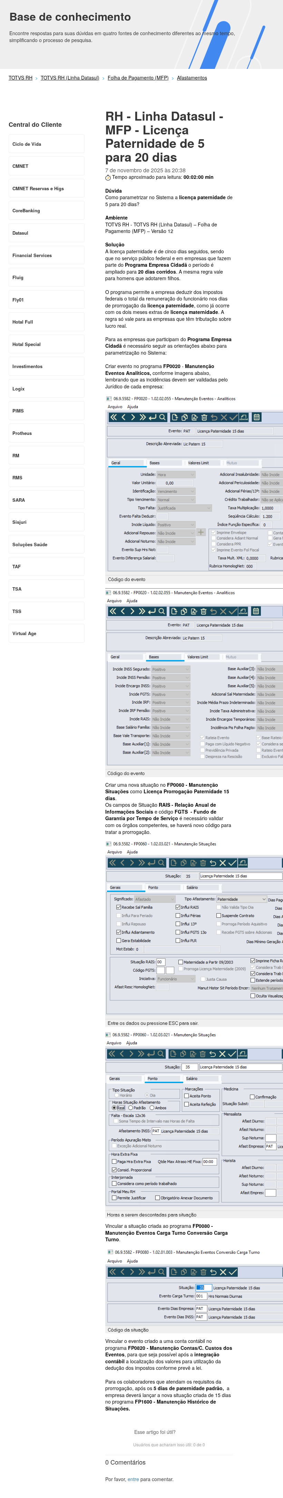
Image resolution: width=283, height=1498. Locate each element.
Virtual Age (24, 633)
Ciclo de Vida (26, 144)
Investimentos (27, 366)
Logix (18, 388)
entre (133, 1479)
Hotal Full (22, 321)
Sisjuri (19, 522)
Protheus (22, 433)
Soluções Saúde (29, 544)
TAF (16, 566)
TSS (16, 611)
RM (15, 455)
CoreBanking (26, 210)
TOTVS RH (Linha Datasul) (70, 77)
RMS (17, 477)
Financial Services (32, 255)
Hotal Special (26, 344)
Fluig (17, 277)
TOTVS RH (20, 77)
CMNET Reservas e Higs (38, 188)
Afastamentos (192, 77)
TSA (16, 588)
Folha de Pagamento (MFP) (138, 77)
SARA (18, 500)
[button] (184, 1433)
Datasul (20, 233)
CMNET (20, 166)
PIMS (18, 410)
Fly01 (18, 299)
